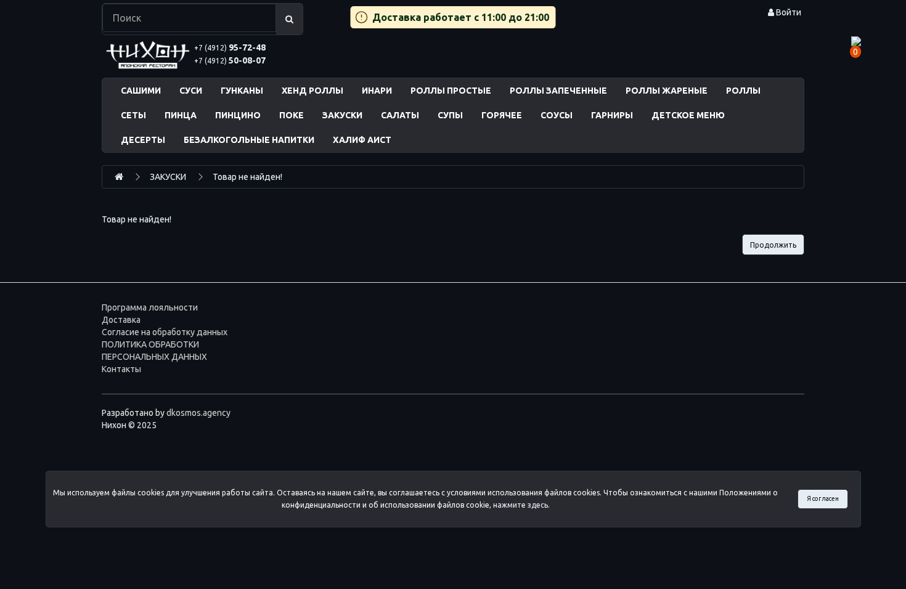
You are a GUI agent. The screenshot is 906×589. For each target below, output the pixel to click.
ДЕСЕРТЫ (143, 140)
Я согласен (823, 498)
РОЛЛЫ (743, 90)
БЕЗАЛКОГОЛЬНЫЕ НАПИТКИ (249, 140)
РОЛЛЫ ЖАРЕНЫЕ (667, 90)
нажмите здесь (520, 505)
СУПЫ (450, 115)
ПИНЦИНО (238, 115)
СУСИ (190, 90)
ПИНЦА (181, 115)
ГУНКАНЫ (242, 90)
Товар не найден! (247, 177)
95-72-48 (230, 47)
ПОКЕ (291, 115)
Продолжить (773, 245)
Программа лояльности (150, 307)
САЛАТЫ (400, 115)
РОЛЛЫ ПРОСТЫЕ (450, 90)
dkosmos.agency (198, 413)
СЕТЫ (133, 115)
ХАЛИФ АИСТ (362, 140)
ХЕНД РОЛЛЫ (312, 90)
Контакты (121, 369)
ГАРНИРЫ (612, 115)
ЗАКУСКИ (342, 115)
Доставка (121, 320)
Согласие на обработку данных (164, 332)
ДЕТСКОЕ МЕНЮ (688, 115)
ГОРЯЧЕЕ (501, 115)
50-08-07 (230, 60)
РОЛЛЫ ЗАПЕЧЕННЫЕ (558, 90)
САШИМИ (141, 90)
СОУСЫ (557, 115)
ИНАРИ (377, 90)
